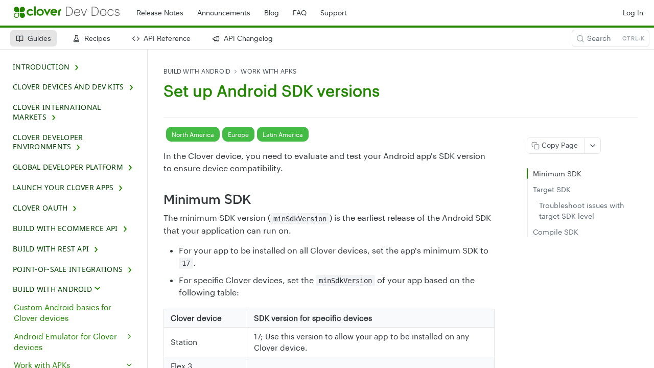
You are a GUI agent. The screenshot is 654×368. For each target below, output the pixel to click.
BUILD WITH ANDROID (52, 289)
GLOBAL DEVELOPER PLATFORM (68, 167)
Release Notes (159, 13)
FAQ (300, 13)
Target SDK (552, 189)
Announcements (223, 13)
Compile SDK (555, 231)
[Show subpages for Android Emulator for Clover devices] (129, 336)
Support (333, 13)
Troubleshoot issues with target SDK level (581, 210)
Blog (271, 13)
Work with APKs (268, 71)
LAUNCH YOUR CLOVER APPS (63, 187)
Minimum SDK (557, 173)
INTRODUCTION (41, 67)
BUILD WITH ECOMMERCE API (65, 228)
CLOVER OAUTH (40, 208)
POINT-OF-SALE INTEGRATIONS (68, 269)
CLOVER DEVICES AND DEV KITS (68, 86)
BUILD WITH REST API (51, 249)
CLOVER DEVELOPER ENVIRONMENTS (48, 142)
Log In (633, 13)
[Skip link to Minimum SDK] (156, 199)
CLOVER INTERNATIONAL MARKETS (57, 112)
